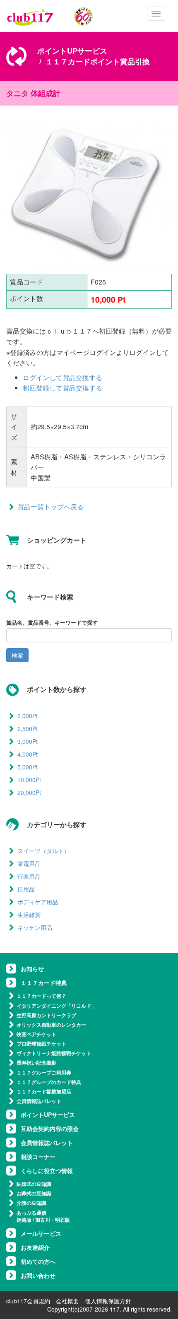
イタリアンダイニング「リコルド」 (56, 1005)
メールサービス (41, 1233)
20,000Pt (29, 792)
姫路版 (24, 1219)
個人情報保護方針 (108, 1301)
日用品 (26, 889)
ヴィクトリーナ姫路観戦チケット (54, 1053)
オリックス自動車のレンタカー (51, 1024)
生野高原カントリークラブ (46, 1015)
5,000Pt (27, 767)
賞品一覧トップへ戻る (50, 506)
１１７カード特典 (44, 982)
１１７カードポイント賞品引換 (98, 61)
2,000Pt (27, 716)
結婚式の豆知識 (34, 1183)
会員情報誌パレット (39, 1101)
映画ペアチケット (36, 1034)
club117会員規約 (28, 1301)
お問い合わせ (38, 1275)
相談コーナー (38, 1156)
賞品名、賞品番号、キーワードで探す (52, 622)
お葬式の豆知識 (34, 1193)
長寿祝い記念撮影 (36, 1062)
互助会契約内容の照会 (50, 1128)
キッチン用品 (34, 927)
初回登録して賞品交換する (62, 388)
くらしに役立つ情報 (47, 1170)
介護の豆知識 (31, 1202)
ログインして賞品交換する (62, 377)
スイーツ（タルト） (43, 850)
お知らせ (32, 968)
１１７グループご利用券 (44, 1072)
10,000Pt (29, 780)
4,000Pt (27, 754)
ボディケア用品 (37, 902)
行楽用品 (29, 876)
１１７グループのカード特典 (49, 1082)
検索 (17, 655)
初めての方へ (38, 1261)
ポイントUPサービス (72, 50)
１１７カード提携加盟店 (44, 1091)
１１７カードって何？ (41, 995)
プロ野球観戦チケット (41, 1043)
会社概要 (67, 1301)
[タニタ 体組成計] (89, 195)
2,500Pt (27, 728)
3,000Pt (27, 741)
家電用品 (29, 863)
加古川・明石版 (52, 1219)
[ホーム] (50, 16)
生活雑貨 (29, 914)
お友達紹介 (35, 1247)
